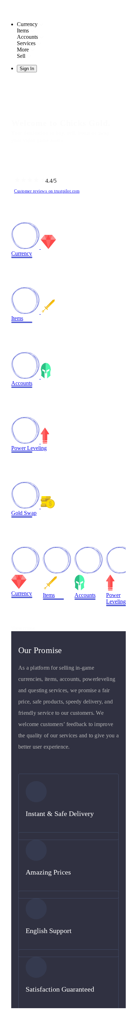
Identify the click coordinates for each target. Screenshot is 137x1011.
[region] (68, 505)
